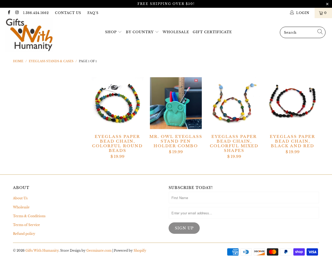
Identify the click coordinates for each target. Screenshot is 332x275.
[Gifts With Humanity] (29, 35)
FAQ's (93, 13)
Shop (111, 32)
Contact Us (68, 13)
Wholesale (176, 32)
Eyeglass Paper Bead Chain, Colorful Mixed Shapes (234, 103)
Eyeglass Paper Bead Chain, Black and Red (292, 103)
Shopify (140, 250)
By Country (140, 32)
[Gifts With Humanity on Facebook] (8, 13)
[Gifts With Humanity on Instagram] (17, 13)
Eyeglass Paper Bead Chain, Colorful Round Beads (117, 103)
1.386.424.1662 (36, 13)
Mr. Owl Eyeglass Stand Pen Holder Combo (175, 103)
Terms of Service (26, 225)
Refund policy (24, 234)
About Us (20, 198)
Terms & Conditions (29, 216)
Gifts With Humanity (42, 250)
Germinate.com (99, 250)
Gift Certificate (212, 32)
